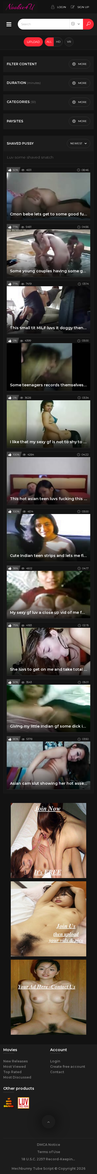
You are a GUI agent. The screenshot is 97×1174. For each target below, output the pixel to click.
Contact (57, 1072)
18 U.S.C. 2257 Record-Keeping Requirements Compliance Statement (48, 1159)
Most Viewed (14, 1067)
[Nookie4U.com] (20, 6)
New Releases (15, 1061)
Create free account (67, 1067)
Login (55, 1061)
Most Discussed (17, 1077)
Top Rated (12, 1072)
